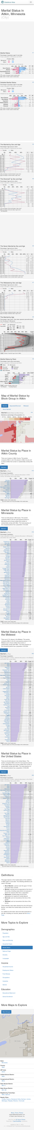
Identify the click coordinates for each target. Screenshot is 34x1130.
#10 (32, 412)
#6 (33, 245)
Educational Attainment (9, 993)
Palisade (10, 1101)
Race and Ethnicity (8, 940)
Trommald (21, 1101)
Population (5, 933)
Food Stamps (6, 974)
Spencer (7, 1094)
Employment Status (8, 970)
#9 (33, 358)
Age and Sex (6, 937)
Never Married (7, 409)
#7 (33, 282)
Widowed (26, 406)
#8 (33, 316)
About (12, 1113)
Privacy (21, 1113)
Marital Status (6, 947)
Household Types (7, 944)
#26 (33, 775)
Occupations (6, 977)
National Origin (7, 951)
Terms (16, 1113)
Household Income (8, 966)
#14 (33, 470)
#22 (33, 653)
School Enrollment (8, 996)
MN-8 (3, 1081)
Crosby (4, 1099)
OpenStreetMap (17, 1121)
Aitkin (3, 1067)
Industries (5, 981)
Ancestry (5, 955)
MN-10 (3, 1085)
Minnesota (4, 1062)
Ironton (29, 1099)
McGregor (4, 1101)
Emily (19, 1099)
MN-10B (4, 1090)
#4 (33, 144)
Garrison (23, 1099)
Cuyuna (8, 1099)
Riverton (15, 1101)
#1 (33, 52)
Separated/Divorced (15, 406)
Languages (6, 958)
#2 (33, 82)
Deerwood (14, 1099)
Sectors (5, 985)
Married (5, 406)
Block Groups (6, 1012)
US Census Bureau (20, 1119)
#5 (33, 178)
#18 (33, 532)
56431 (3, 1072)
